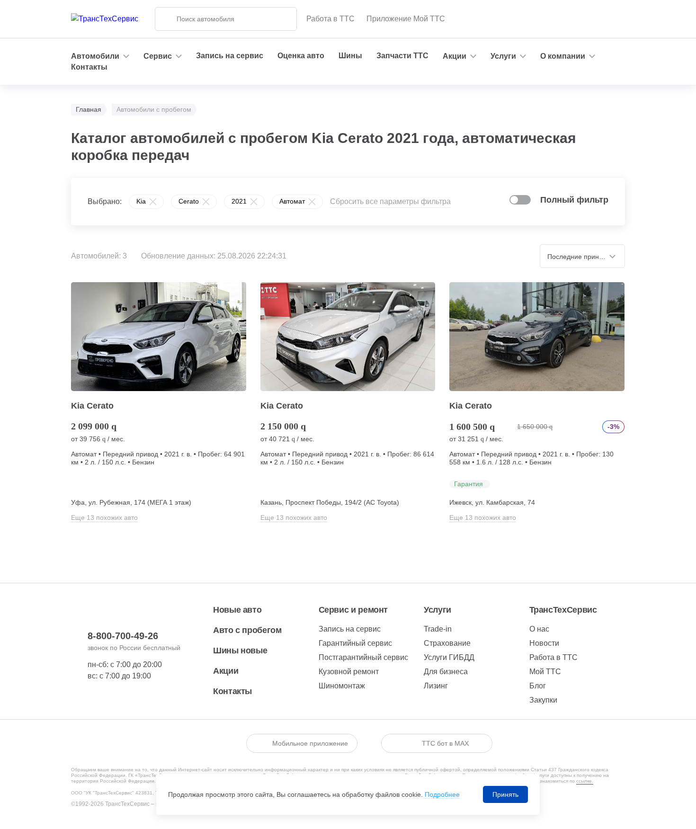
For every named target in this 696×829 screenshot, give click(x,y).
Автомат (292, 201)
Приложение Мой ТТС (405, 19)
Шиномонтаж (342, 686)
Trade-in (438, 629)
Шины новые (240, 650)
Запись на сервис (229, 56)
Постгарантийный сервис (363, 657)
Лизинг (436, 686)
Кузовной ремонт (349, 672)
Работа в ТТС (330, 19)
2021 (239, 201)
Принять (505, 794)
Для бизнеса (446, 672)
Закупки (543, 700)
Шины (350, 56)
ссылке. (584, 781)
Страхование (447, 643)
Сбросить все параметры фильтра (390, 201)
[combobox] (582, 256)
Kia (141, 201)
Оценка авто (300, 56)
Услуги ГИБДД (449, 657)
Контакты (89, 67)
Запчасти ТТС (402, 56)
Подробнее (442, 794)
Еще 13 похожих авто (104, 517)
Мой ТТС (545, 672)
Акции (225, 671)
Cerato (188, 201)
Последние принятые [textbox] (580, 256)
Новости (544, 643)
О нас (539, 629)
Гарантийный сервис (355, 643)
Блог (537, 686)
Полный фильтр (574, 200)
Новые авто (237, 610)
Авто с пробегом (247, 630)
